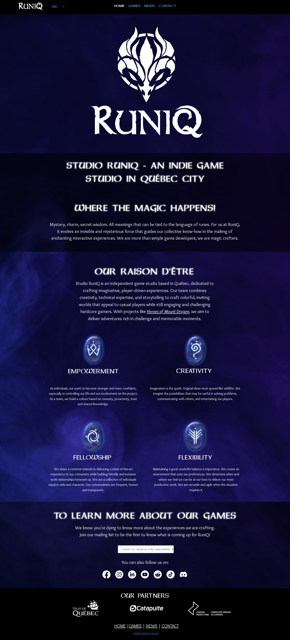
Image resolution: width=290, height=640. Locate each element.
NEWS (151, 626)
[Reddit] (158, 574)
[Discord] (183, 574)
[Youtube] (145, 574)
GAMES (135, 626)
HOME (120, 626)
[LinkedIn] (132, 574)
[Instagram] (119, 574)
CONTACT (170, 626)
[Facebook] (106, 574)
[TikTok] (171, 574)
